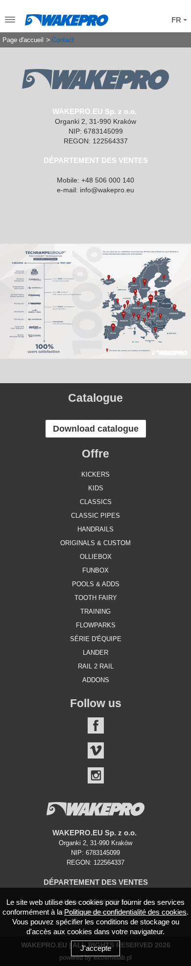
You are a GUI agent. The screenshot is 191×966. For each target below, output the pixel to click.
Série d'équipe (95, 639)
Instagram (96, 775)
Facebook (96, 725)
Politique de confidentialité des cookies (125, 912)
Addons (95, 680)
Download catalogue (96, 429)
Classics (96, 502)
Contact (63, 40)
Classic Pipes (95, 515)
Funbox (95, 570)
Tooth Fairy (95, 597)
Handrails (95, 529)
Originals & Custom (95, 543)
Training (95, 611)
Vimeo (96, 750)
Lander (95, 652)
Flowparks (96, 625)
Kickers (95, 474)
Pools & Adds (95, 584)
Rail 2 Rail (96, 666)
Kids (95, 488)
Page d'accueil (23, 40)
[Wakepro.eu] (66, 18)
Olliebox (96, 556)
